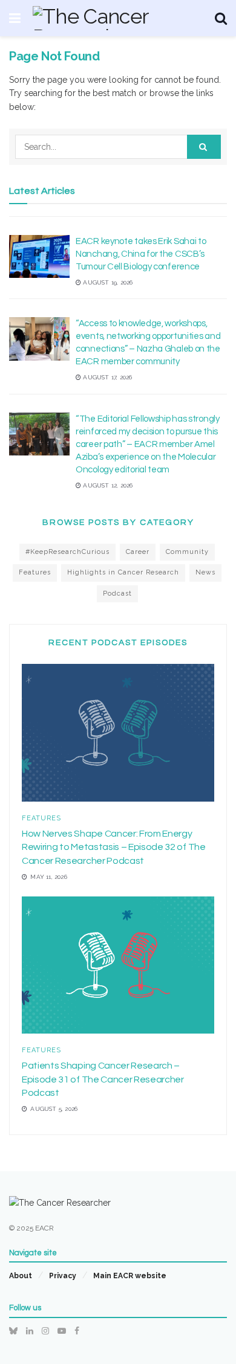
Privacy (62, 1276)
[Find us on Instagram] (45, 1330)
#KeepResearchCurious (67, 552)
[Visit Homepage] (118, 18)
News (205, 572)
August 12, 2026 (107, 485)
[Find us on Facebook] (76, 1330)
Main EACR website (129, 1276)
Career (137, 552)
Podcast (117, 593)
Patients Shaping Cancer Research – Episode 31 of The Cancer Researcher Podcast (103, 1079)
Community (187, 552)
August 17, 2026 (106, 377)
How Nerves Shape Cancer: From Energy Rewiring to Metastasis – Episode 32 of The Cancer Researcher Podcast (114, 847)
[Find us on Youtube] (61, 1330)
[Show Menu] (15, 18)
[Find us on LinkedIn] (29, 1330)
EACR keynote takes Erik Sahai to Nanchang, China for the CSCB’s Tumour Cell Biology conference (141, 254)
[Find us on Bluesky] (13, 1330)
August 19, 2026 (107, 282)
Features (35, 572)
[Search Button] (221, 18)
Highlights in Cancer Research (123, 572)
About (20, 1276)
